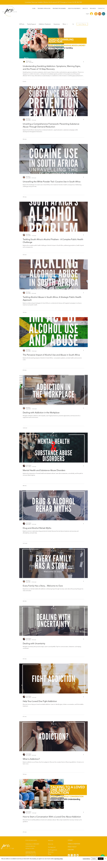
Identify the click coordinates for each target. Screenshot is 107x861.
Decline (94, 858)
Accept (100, 858)
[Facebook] (69, 855)
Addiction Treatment (45, 24)
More (64, 24)
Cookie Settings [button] (86, 858)
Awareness (57, 24)
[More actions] (84, 62)
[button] (74, 8)
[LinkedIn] (75, 855)
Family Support (31, 24)
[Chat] (103, 13)
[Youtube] (78, 855)
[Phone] (96, 13)
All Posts (21, 24)
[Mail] (99, 13)
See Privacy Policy (58, 858)
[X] (72, 855)
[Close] (105, 859)
